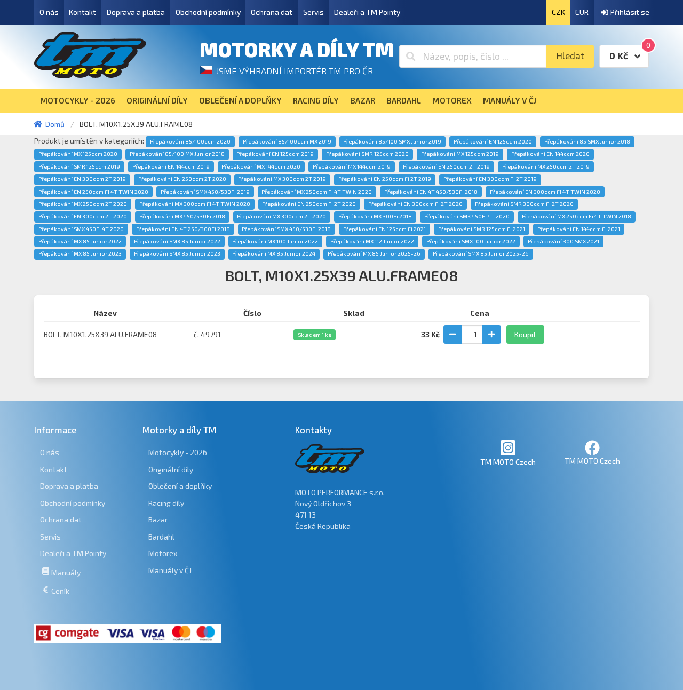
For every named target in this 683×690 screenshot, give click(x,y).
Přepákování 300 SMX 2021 (563, 241)
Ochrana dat (271, 12)
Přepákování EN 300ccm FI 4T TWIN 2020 (545, 191)
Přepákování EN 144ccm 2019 (171, 166)
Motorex (162, 553)
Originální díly (170, 469)
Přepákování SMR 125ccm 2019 (79, 166)
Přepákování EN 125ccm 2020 (493, 141)
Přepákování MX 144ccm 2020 (260, 166)
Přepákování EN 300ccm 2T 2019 (82, 179)
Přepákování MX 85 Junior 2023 (80, 253)
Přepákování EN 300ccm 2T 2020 (82, 216)
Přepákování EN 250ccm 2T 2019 (446, 166)
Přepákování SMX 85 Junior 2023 (177, 253)
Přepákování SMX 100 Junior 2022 (470, 241)
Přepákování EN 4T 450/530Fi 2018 (431, 191)
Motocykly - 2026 (177, 452)
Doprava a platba (136, 12)
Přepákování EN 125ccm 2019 (275, 153)
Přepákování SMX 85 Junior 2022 (177, 241)
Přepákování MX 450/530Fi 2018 (182, 216)
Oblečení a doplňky (180, 485)
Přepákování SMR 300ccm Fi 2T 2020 (524, 204)
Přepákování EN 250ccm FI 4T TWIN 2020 (93, 191)
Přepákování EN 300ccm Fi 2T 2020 (415, 204)
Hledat (570, 55)
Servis (313, 12)
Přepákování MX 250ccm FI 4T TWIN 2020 (316, 191)
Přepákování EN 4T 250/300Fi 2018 (183, 229)
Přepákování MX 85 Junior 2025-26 (374, 253)
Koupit (525, 334)
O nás (49, 12)
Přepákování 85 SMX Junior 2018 (587, 141)
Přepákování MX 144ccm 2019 (352, 166)
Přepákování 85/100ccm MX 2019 (287, 141)
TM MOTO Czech (508, 461)
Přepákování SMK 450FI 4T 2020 (467, 216)
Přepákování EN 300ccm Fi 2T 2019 (490, 179)
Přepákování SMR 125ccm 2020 (367, 153)
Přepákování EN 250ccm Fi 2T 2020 (309, 204)
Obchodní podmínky (208, 12)
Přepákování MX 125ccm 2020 (77, 153)
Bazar (158, 519)
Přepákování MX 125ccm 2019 (460, 153)
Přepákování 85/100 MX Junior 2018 (177, 153)
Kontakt (82, 12)
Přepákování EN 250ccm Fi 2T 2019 (384, 179)
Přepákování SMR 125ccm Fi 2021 (481, 229)
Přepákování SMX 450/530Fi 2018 (286, 229)
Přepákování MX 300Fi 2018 (375, 216)
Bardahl (161, 536)
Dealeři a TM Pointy (367, 12)
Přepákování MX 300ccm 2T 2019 (282, 179)
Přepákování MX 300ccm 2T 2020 (281, 216)
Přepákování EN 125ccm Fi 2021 (384, 229)
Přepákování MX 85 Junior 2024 (273, 253)
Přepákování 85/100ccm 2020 (190, 141)
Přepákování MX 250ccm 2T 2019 (546, 166)
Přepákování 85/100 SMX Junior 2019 (392, 141)
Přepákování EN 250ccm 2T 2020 (182, 179)
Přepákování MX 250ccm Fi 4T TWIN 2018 (576, 216)
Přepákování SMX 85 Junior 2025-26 (481, 253)
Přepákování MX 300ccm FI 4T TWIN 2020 (194, 204)
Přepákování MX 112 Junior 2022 (372, 241)
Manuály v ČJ (170, 570)
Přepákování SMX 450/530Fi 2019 (205, 191)
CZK (558, 12)
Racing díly (166, 502)
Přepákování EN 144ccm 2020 (550, 153)
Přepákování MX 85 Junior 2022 (80, 241)
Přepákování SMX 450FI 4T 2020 (81, 229)
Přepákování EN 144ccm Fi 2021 (578, 229)
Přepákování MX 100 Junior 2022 (275, 241)
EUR (582, 12)
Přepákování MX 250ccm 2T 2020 (82, 204)
